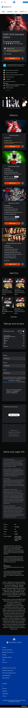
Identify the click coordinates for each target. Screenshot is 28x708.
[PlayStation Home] (14, 2)
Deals (16, 11)
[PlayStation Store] (7, 7)
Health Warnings (7, 565)
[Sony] (24, 707)
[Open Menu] (1, 2)
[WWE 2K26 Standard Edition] (12, 102)
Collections (10, 11)
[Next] (26, 102)
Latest (3, 11)
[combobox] (14, 358)
